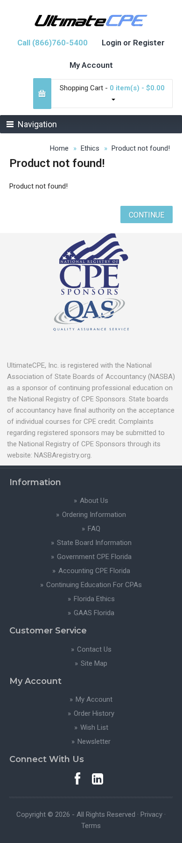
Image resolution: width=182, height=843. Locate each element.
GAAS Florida (94, 613)
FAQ (94, 528)
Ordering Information (94, 514)
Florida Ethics (94, 599)
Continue (146, 215)
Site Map (94, 663)
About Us (94, 500)
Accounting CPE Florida (94, 571)
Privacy (151, 814)
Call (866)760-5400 (52, 42)
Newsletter (94, 741)
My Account (91, 65)
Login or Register (133, 42)
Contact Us (94, 649)
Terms (91, 825)
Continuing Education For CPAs (94, 585)
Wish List (94, 727)
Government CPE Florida (94, 556)
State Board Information (94, 542)
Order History (94, 713)
